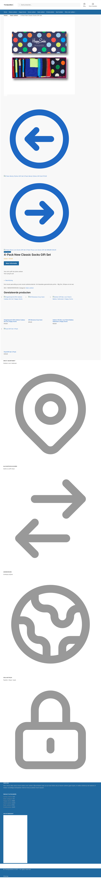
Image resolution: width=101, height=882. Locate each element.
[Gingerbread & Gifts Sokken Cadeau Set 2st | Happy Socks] (15, 307)
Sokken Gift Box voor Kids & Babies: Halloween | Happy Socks (63, 320)
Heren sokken (7, 803)
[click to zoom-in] (39, 55)
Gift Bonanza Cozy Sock (35, 320)
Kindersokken (7, 807)
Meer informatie (11, 263)
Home (5, 15)
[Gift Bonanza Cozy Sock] (39, 307)
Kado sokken (14, 15)
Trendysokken (8, 5)
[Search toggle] (13, 5)
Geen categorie (8, 799)
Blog (84, 6)
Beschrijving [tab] (9, 280)
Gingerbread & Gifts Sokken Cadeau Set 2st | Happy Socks (14, 320)
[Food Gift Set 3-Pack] (15, 339)
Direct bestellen (93, 6)
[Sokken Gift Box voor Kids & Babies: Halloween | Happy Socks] (64, 307)
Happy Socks (7, 801)
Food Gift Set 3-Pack (10, 352)
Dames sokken (7, 796)
